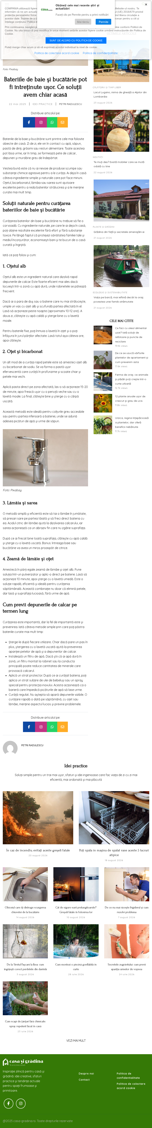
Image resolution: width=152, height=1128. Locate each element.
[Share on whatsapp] (52, 122)
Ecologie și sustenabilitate (110, 292)
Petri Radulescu (70, 104)
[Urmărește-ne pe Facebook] (8, 1104)
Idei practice (43, 104)
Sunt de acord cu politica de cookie (76, 40)
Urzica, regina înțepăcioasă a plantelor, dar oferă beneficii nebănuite (131, 422)
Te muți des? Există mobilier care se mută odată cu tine (119, 164)
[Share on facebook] (29, 122)
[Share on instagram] (41, 122)
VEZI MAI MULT (76, 1040)
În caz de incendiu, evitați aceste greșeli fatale (38, 850)
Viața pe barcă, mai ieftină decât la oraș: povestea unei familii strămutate (119, 299)
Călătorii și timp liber (107, 87)
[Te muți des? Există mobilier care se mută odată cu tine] (121, 131)
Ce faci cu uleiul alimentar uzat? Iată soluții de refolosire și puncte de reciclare (131, 334)
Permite (103, 22)
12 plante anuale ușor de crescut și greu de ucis (130, 398)
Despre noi (86, 1073)
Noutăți (98, 157)
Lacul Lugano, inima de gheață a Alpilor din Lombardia (120, 94)
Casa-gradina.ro (23, 1062)
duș (30, 301)
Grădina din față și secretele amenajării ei (119, 232)
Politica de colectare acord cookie (131, 1086)
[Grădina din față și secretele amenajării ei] (121, 200)
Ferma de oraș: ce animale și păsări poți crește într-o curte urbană (131, 379)
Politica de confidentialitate (128, 1075)
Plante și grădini (104, 227)
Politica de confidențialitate (100, 53)
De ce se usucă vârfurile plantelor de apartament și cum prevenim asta (131, 357)
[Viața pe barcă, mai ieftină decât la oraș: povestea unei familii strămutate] (121, 266)
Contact (84, 1079)
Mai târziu (83, 22)
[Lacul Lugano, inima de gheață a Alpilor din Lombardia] (121, 61)
